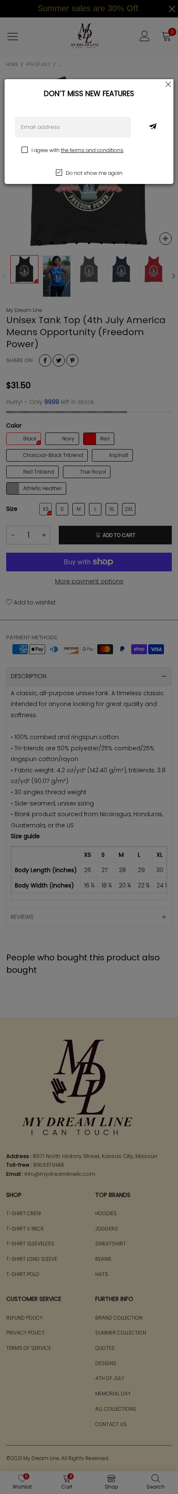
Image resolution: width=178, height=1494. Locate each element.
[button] (152, 127)
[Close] (168, 84)
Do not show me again (94, 172)
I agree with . (77, 150)
